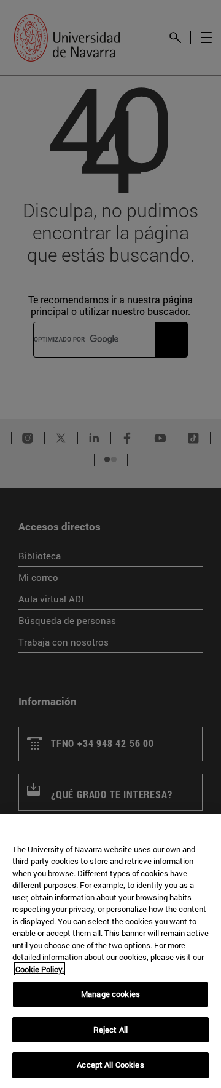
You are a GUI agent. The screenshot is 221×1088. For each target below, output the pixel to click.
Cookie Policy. (39, 969)
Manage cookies (110, 993)
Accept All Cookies (110, 1064)
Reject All (110, 1029)
